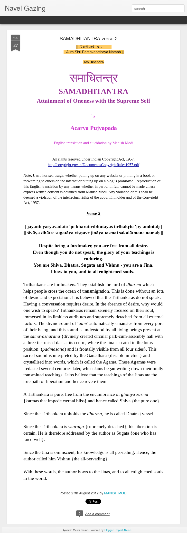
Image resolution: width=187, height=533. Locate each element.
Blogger (108, 530)
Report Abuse (123, 530)
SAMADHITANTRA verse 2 (89, 38)
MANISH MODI (115, 493)
